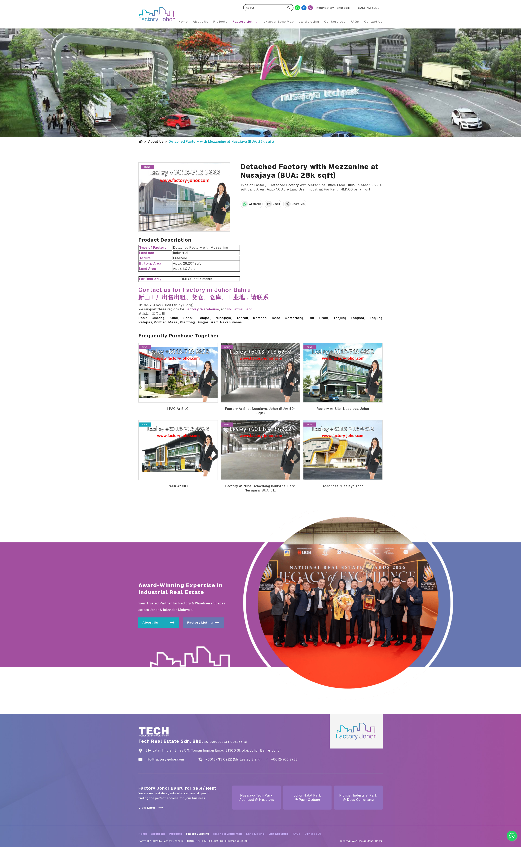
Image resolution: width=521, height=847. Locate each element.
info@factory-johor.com (165, 759)
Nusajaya (223, 318)
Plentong (187, 322)
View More (146, 808)
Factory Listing (245, 21)
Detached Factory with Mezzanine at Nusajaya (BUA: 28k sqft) (221, 141)
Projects (220, 21)
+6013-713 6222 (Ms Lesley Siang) (234, 759)
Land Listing (309, 21)
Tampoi (204, 318)
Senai (188, 318)
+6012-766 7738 (284, 759)
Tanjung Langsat (348, 318)
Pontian (160, 322)
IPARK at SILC (178, 486)
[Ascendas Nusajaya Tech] (342, 450)
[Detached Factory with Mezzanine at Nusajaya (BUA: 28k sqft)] (184, 197)
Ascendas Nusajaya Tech (343, 486)
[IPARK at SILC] (178, 450)
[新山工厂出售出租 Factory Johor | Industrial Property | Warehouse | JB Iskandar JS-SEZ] (156, 14)
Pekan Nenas (231, 322)
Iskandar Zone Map (278, 21)
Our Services (334, 21)
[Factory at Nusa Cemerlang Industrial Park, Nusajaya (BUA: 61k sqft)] (260, 450)
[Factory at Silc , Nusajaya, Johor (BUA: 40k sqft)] (260, 372)
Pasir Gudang (151, 318)
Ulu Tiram (318, 318)
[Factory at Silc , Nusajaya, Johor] (342, 372)
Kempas (260, 318)
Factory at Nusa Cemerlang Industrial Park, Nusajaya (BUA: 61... (260, 488)
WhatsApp (255, 204)
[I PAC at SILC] (178, 372)
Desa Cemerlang (287, 318)
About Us (200, 21)
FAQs (355, 21)
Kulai (174, 318)
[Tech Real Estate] (303, 7)
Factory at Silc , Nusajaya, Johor (343, 409)
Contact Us (373, 21)
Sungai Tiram (208, 322)
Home (183, 21)
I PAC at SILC (178, 409)
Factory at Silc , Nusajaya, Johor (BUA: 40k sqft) (260, 411)
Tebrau (242, 318)
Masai (173, 322)
